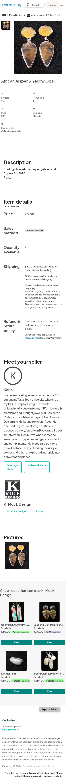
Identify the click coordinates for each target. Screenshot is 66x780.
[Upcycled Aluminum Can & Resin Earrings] (16, 623)
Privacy (33, 766)
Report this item (49, 709)
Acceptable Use (46, 766)
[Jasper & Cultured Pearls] (49, 623)
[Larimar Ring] (16, 672)
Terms (26, 766)
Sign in (52, 5)
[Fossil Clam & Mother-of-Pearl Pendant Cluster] (49, 672)
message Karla (32, 337)
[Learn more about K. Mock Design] (13, 489)
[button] (34, 5)
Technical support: (11, 728)
